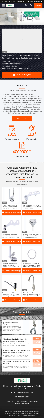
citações (38, 5)
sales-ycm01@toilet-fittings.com (14, 1)
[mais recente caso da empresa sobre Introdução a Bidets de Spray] (32, 327)
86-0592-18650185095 (34, 1)
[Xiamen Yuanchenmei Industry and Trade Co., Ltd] (10, 5)
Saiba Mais (22, 118)
